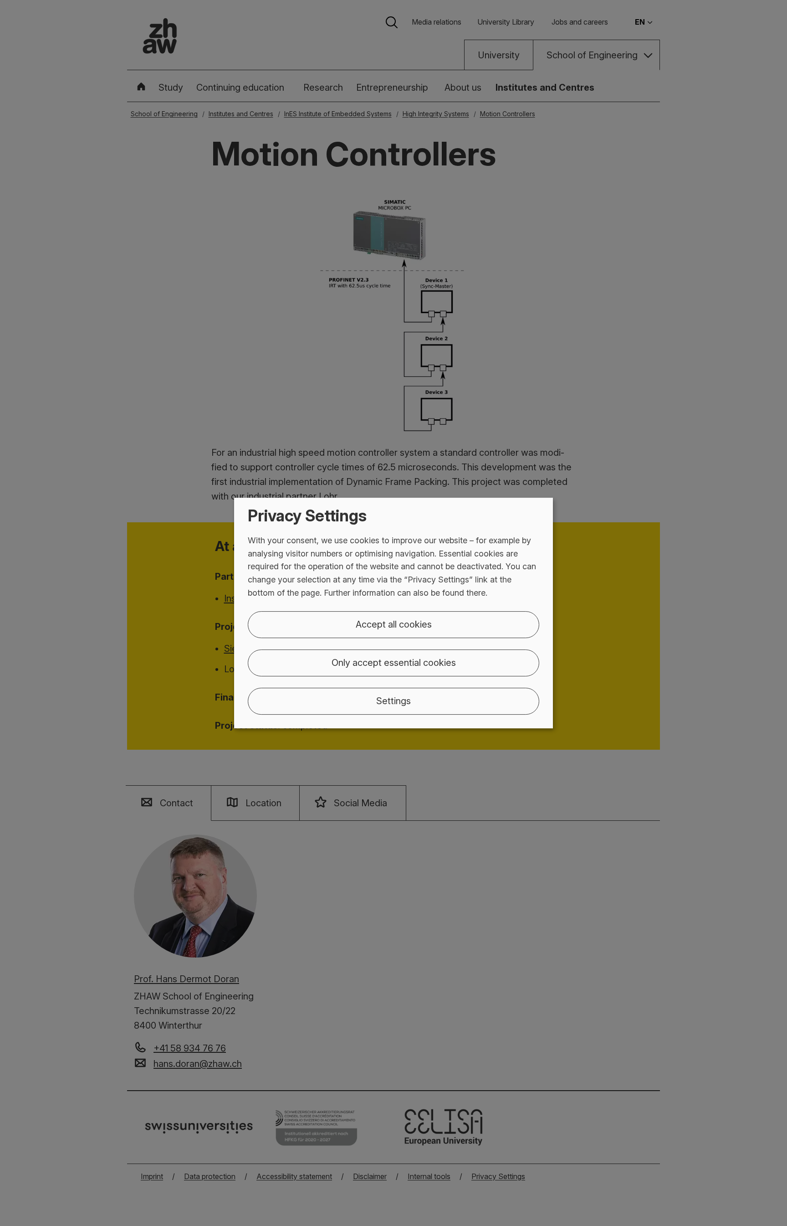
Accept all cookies (394, 624)
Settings (393, 700)
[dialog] (393, 613)
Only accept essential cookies (394, 662)
